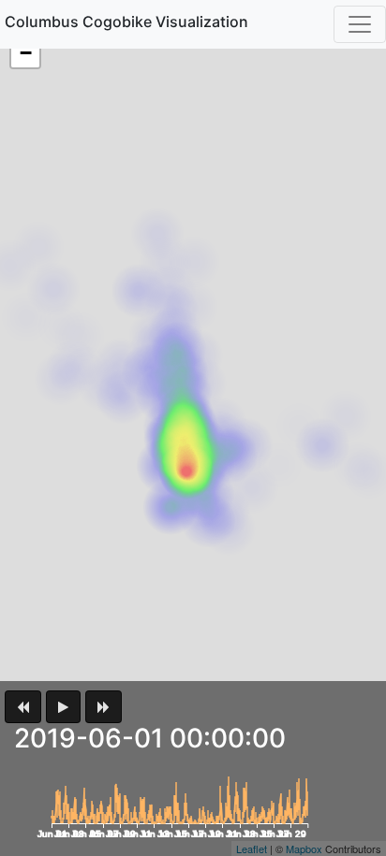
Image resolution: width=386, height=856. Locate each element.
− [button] (26, 53)
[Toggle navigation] (360, 24)
